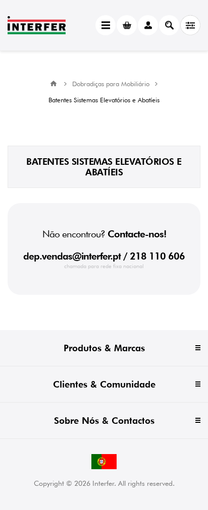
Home (53, 84)
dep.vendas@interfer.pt (72, 256)
